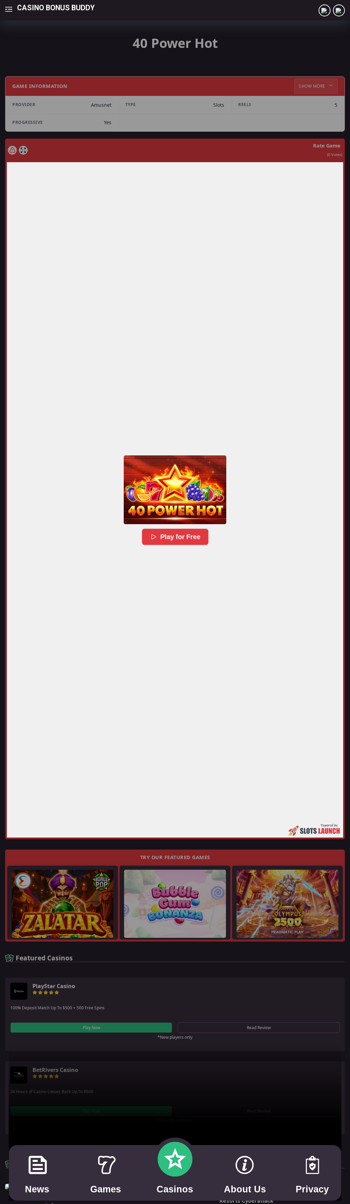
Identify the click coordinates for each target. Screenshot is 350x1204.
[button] (175, 489)
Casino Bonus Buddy (56, 7)
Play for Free (180, 537)
